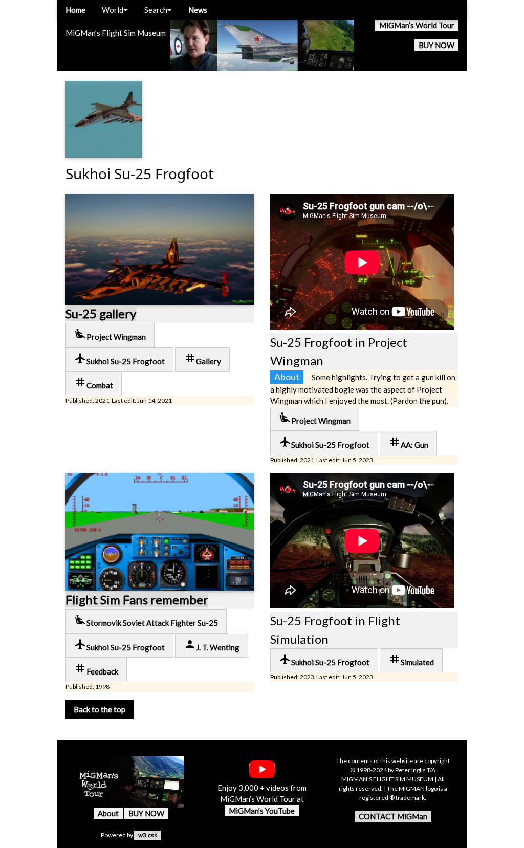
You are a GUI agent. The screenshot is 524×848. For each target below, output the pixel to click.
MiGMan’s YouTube (262, 810)
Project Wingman (110, 334)
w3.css (147, 835)
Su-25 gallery (101, 313)
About (108, 813)
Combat (93, 383)
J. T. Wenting (211, 645)
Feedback (96, 669)
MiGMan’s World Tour (416, 25)
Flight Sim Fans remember (137, 599)
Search (155, 9)
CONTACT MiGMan (393, 816)
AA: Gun (408, 442)
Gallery (202, 359)
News (197, 9)
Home (75, 9)
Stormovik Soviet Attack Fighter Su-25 (146, 620)
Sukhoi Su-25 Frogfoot (119, 359)
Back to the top (99, 709)
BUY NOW (436, 45)
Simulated (411, 660)
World (112, 9)
